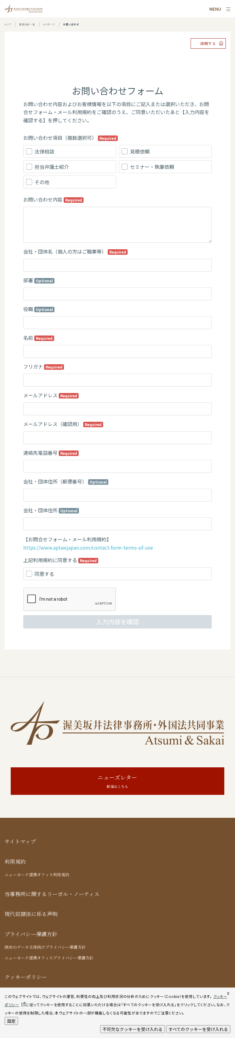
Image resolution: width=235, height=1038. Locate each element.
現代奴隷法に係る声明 (31, 914)
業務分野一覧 (27, 24)
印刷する (208, 43)
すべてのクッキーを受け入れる (198, 1029)
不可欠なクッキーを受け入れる (132, 1029)
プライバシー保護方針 (31, 934)
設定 (11, 1021)
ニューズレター (117, 781)
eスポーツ (49, 24)
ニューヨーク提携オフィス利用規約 (37, 874)
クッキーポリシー (26, 977)
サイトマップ (20, 841)
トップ (8, 24)
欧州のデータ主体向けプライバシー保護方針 (45, 947)
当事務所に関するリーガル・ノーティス (52, 894)
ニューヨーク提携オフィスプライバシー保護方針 (49, 958)
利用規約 (15, 861)
